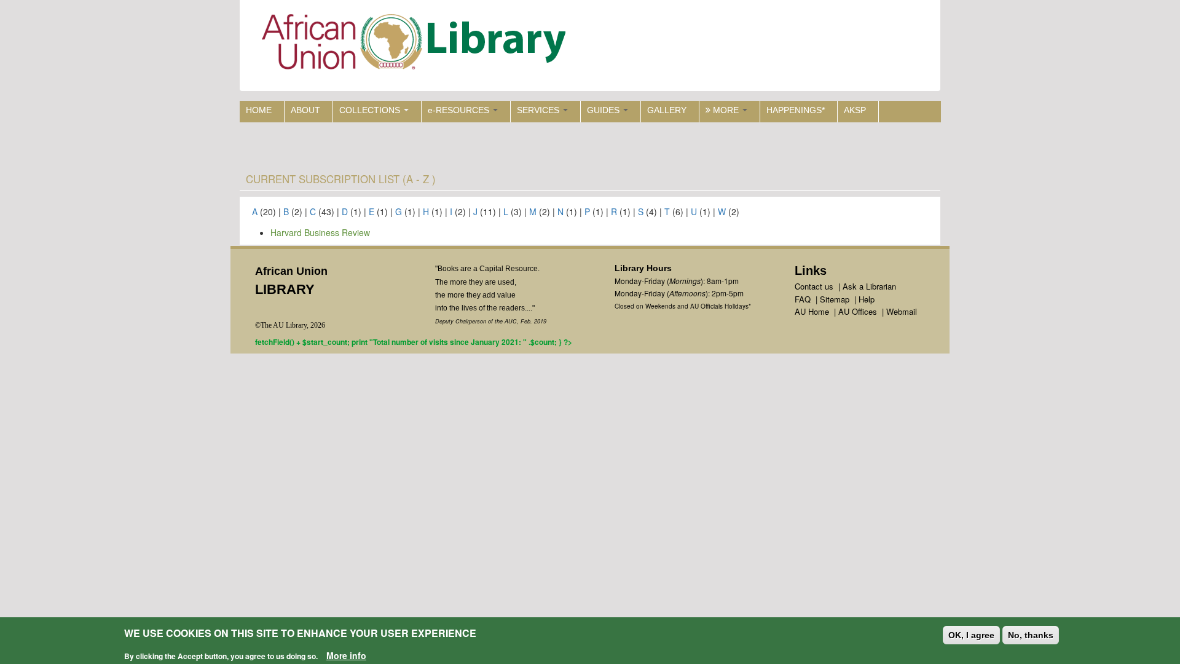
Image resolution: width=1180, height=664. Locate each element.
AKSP (855, 110)
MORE (725, 110)
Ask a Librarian (869, 286)
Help (867, 299)
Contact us (814, 286)
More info (346, 655)
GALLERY (666, 110)
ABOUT (305, 110)
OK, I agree (971, 635)
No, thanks (1030, 635)
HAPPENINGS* (795, 110)
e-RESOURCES (460, 110)
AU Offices (857, 311)
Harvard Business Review (320, 232)
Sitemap (834, 299)
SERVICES (539, 110)
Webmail (901, 311)
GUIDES (604, 110)
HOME (259, 110)
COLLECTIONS (371, 110)
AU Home (812, 311)
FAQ (803, 299)
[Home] (416, 44)
